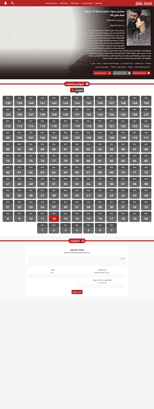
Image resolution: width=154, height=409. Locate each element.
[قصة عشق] (143, 3)
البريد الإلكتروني (101, 269)
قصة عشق (98, 3)
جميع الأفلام (64, 3)
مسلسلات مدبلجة (51, 3)
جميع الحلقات (74, 3)
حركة (99, 63)
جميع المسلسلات (87, 3)
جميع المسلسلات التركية (111, 63)
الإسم (52, 269)
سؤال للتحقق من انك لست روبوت (101, 280)
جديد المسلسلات (127, 63)
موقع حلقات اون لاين (102, 67)
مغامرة (130, 67)
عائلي (93, 63)
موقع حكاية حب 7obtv (118, 67)
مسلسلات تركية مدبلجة (142, 67)
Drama (148, 63)
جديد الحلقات (139, 63)
